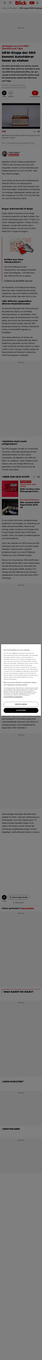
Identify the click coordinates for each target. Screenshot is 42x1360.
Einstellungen (21, 704)
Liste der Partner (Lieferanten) (13, 697)
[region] (21, 680)
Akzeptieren (21, 710)
